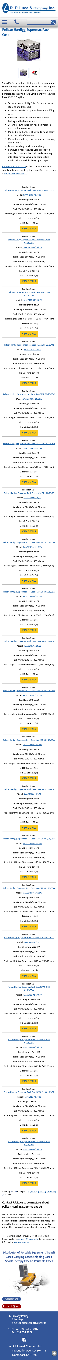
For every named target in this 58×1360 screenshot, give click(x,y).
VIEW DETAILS (29, 229)
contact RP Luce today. (28, 1239)
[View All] (51, 1191)
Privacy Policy (19, 1316)
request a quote (21, 1242)
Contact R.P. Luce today (14, 167)
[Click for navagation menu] (4, 22)
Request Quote (11, 1306)
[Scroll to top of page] (54, 1353)
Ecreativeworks (36, 1323)
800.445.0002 (29, 1329)
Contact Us (11, 1299)
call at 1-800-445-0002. (15, 174)
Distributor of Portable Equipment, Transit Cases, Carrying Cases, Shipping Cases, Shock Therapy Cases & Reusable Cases (29, 1257)
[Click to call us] (16, 22)
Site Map (17, 1319)
